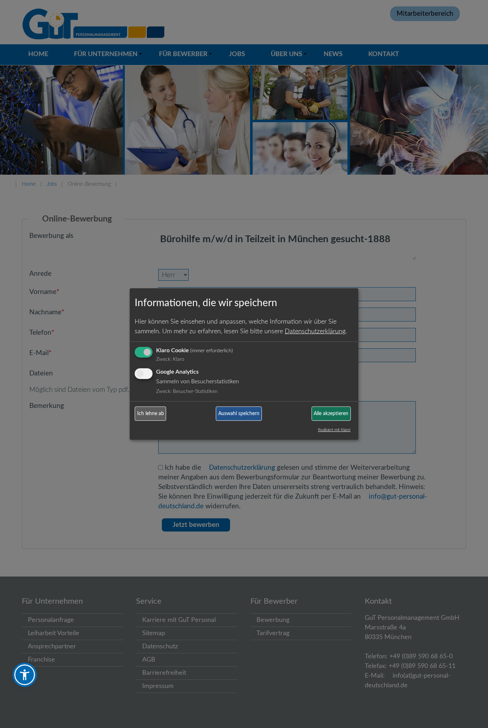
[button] (24, 674)
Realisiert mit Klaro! (334, 430)
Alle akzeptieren (331, 413)
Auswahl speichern (238, 413)
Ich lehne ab (150, 413)
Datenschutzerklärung (315, 331)
